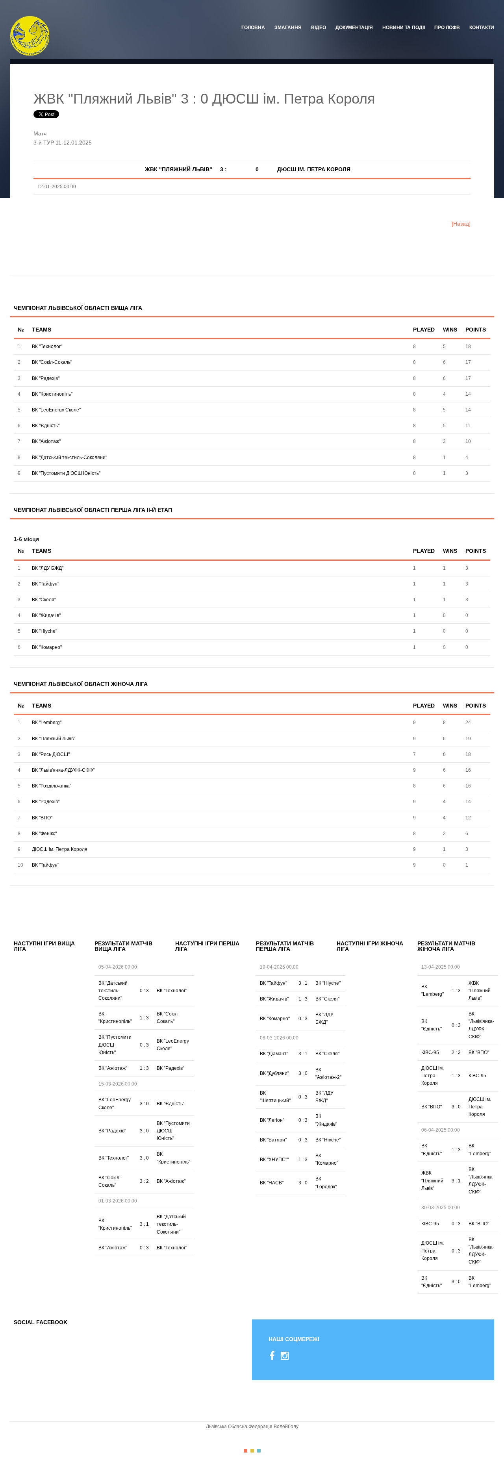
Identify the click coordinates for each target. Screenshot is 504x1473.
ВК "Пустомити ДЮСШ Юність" (66, 473)
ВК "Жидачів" (46, 615)
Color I (245, 1451)
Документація (354, 27)
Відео (318, 27)
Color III (259, 1451)
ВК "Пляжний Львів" (53, 738)
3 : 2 (144, 1181)
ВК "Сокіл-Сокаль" (52, 362)
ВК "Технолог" (47, 346)
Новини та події (403, 27)
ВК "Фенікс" (44, 833)
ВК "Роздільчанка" (51, 786)
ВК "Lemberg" (46, 722)
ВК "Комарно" (47, 647)
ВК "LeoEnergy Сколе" (56, 410)
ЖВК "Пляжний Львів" (480, 990)
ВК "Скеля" (44, 599)
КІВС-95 (430, 1052)
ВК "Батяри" (273, 1140)
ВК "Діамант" (274, 1053)
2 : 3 (456, 1052)
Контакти (481, 27)
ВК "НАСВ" (272, 1183)
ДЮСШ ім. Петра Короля (59, 849)
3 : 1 (144, 1224)
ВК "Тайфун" (45, 584)
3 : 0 (144, 1103)
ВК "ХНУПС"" (274, 1159)
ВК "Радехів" (45, 378)
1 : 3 (144, 1018)
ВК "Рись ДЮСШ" (51, 754)
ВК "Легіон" (272, 1120)
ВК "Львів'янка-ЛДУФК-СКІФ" (63, 770)
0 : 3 (144, 990)
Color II (252, 1451)
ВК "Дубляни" (274, 1073)
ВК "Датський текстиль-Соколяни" (69, 457)
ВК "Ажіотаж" (46, 441)
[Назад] (461, 223)
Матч (39, 133)
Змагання (288, 27)
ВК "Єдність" (45, 425)
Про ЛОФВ (447, 27)
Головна (253, 27)
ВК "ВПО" (42, 818)
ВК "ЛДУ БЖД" (47, 568)
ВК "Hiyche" (44, 631)
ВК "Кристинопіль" (52, 394)
